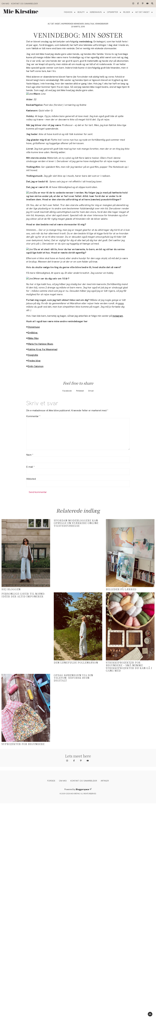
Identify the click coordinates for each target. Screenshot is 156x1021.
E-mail (30, 467)
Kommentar (33, 416)
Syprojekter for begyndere (23, 744)
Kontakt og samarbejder (24, 3)
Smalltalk (89, 23)
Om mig (5, 3)
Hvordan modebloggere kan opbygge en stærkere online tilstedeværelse (76, 523)
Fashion (68, 12)
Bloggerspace (82, 789)
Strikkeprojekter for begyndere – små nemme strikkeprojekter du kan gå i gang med (129, 666)
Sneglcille (33, 355)
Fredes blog (34, 360)
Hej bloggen (11, 589)
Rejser (126, 12)
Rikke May (33, 338)
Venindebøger (101, 23)
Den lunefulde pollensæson (76, 662)
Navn (29, 455)
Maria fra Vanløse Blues (40, 343)
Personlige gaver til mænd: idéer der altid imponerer (23, 595)
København (96, 12)
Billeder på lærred (121, 589)
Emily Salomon (35, 366)
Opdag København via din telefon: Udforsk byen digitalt (73, 677)
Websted (31, 479)
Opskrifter (112, 12)
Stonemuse (34, 327)
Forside (51, 780)
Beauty (81, 12)
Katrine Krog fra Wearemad (42, 349)
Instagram (117, 315)
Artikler (105, 780)
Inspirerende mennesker (72, 23)
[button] (67, 391)
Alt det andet (142, 12)
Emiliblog (33, 332)
